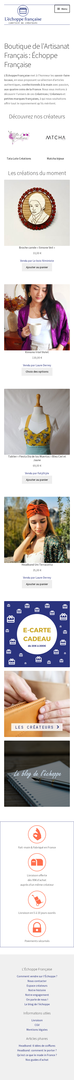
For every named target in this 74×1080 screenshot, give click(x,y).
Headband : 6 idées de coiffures (37, 1045)
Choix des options (37, 371)
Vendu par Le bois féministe (37, 260)
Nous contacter (37, 981)
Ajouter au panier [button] (37, 267)
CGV (37, 1025)
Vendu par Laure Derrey (37, 365)
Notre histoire (37, 990)
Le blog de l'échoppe (37, 1004)
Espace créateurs (37, 985)
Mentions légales (37, 1029)
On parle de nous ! (37, 999)
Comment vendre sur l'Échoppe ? (37, 976)
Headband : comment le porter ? (37, 1050)
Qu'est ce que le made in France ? (37, 1055)
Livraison (37, 1020)
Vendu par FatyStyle (37, 473)
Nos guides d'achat (37, 1059)
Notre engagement (37, 995)
